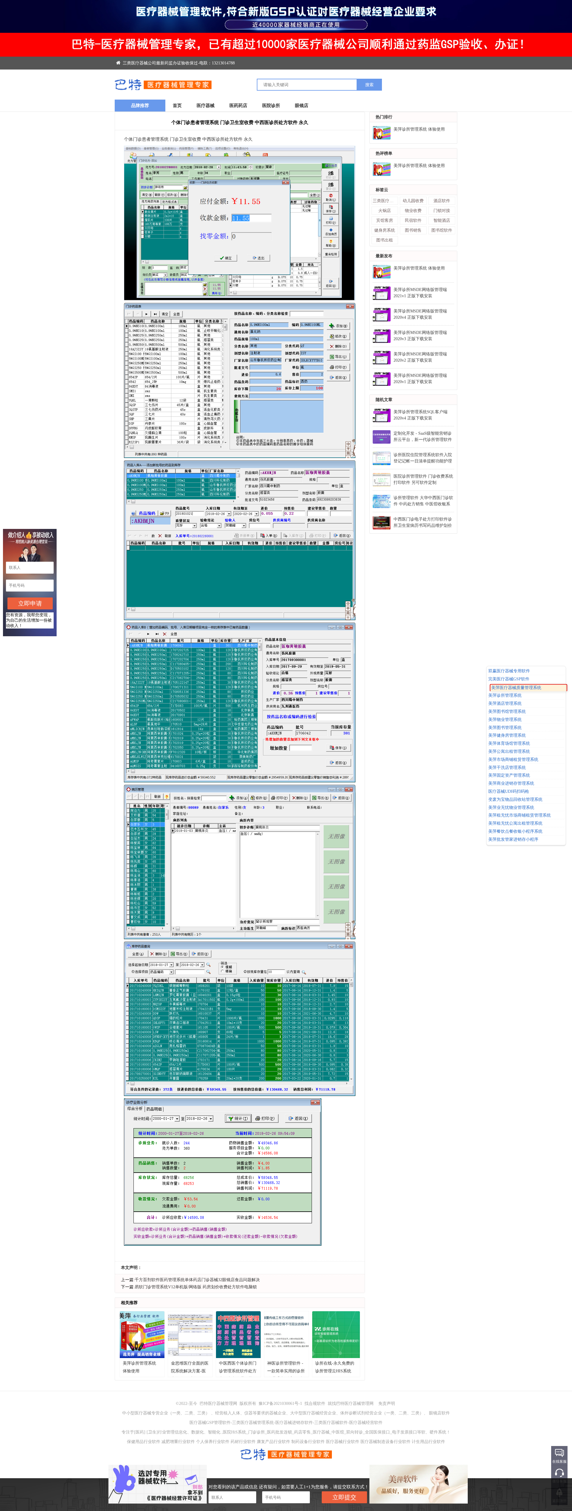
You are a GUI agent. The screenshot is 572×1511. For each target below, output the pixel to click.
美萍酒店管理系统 (505, 703)
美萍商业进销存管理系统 (511, 783)
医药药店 (238, 105)
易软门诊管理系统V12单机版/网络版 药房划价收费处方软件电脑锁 (196, 1287)
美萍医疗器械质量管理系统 (513, 687)
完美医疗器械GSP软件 (508, 679)
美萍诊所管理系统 (508, 695)
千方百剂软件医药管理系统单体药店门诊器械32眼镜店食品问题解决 (197, 1280)
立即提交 (344, 1497)
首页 (177, 105)
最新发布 (384, 256)
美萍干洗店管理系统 (507, 767)
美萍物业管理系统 (505, 719)
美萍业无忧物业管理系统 (511, 807)
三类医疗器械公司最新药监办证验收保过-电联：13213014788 (178, 63)
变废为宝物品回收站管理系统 (515, 799)
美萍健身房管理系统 (507, 735)
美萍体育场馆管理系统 (509, 743)
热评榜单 (384, 153)
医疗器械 (205, 105)
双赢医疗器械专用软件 (509, 671)
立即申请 (30, 603)
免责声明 (386, 1403)
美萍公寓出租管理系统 (509, 751)
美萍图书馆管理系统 (507, 711)
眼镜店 (301, 105)
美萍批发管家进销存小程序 (513, 839)
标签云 (382, 190)
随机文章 (384, 399)
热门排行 (384, 117)
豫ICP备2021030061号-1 (281, 1403)
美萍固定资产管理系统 (509, 775)
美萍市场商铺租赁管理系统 (513, 759)
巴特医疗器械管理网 (218, 1403)
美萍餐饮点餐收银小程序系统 (515, 831)
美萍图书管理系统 (505, 727)
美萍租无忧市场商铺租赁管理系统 (519, 815)
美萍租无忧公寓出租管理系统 (515, 823)
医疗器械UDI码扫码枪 (508, 791)
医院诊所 (271, 105)
